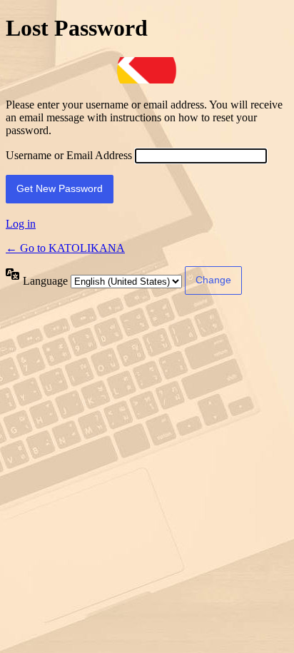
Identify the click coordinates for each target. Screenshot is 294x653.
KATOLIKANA (147, 70)
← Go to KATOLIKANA (65, 248)
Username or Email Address (69, 155)
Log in (21, 224)
